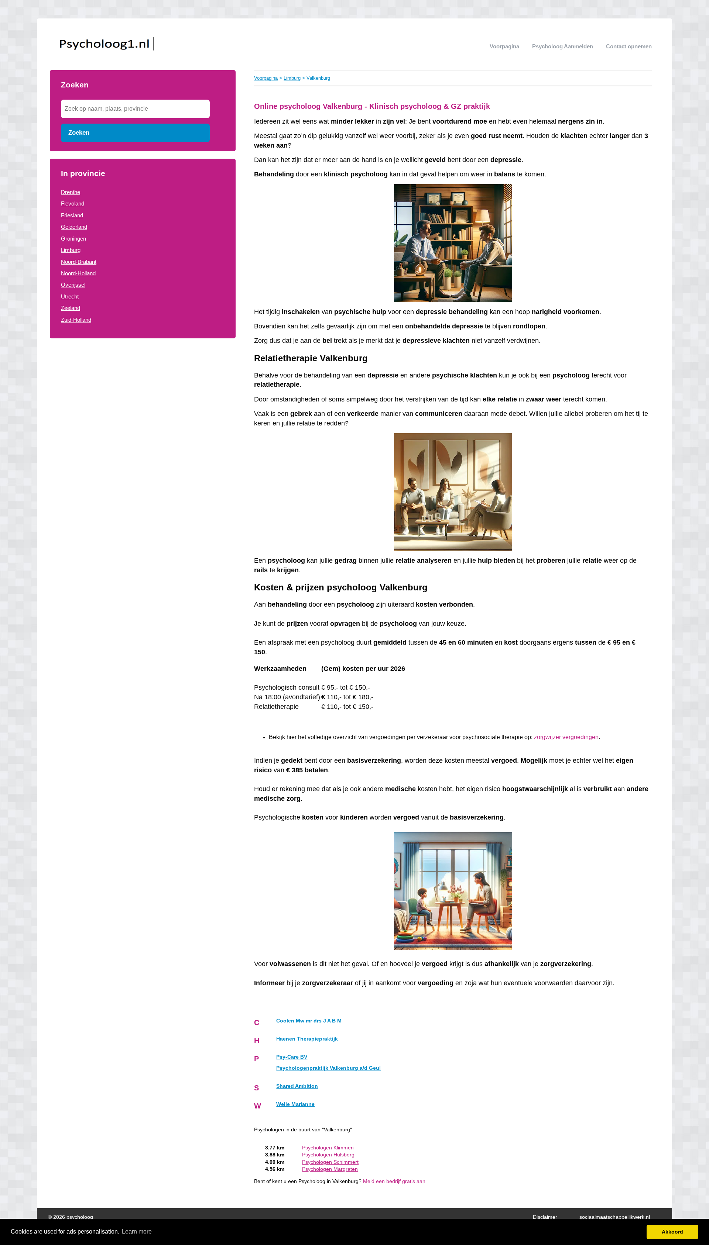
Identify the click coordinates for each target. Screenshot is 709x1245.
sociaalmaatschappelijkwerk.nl (614, 1217)
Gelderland (74, 227)
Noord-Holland (78, 273)
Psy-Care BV (291, 1057)
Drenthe (70, 192)
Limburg (71, 250)
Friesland (72, 215)
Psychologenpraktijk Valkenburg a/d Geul (328, 1068)
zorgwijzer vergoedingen (566, 737)
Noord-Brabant (78, 262)
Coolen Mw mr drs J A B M (309, 1021)
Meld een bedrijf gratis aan (394, 1181)
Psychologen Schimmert (330, 1162)
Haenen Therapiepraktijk (307, 1039)
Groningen (73, 238)
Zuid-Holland (76, 320)
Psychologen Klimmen (328, 1148)
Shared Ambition (297, 1086)
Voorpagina (504, 46)
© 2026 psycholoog (70, 1217)
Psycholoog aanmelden (562, 46)
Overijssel (73, 285)
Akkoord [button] (672, 1232)
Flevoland (72, 203)
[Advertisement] (143, 405)
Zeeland (70, 308)
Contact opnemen (629, 46)
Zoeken (78, 132)
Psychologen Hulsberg (328, 1155)
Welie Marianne (295, 1104)
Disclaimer (545, 1217)
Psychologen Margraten (330, 1169)
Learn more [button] (137, 1231)
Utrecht (70, 296)
